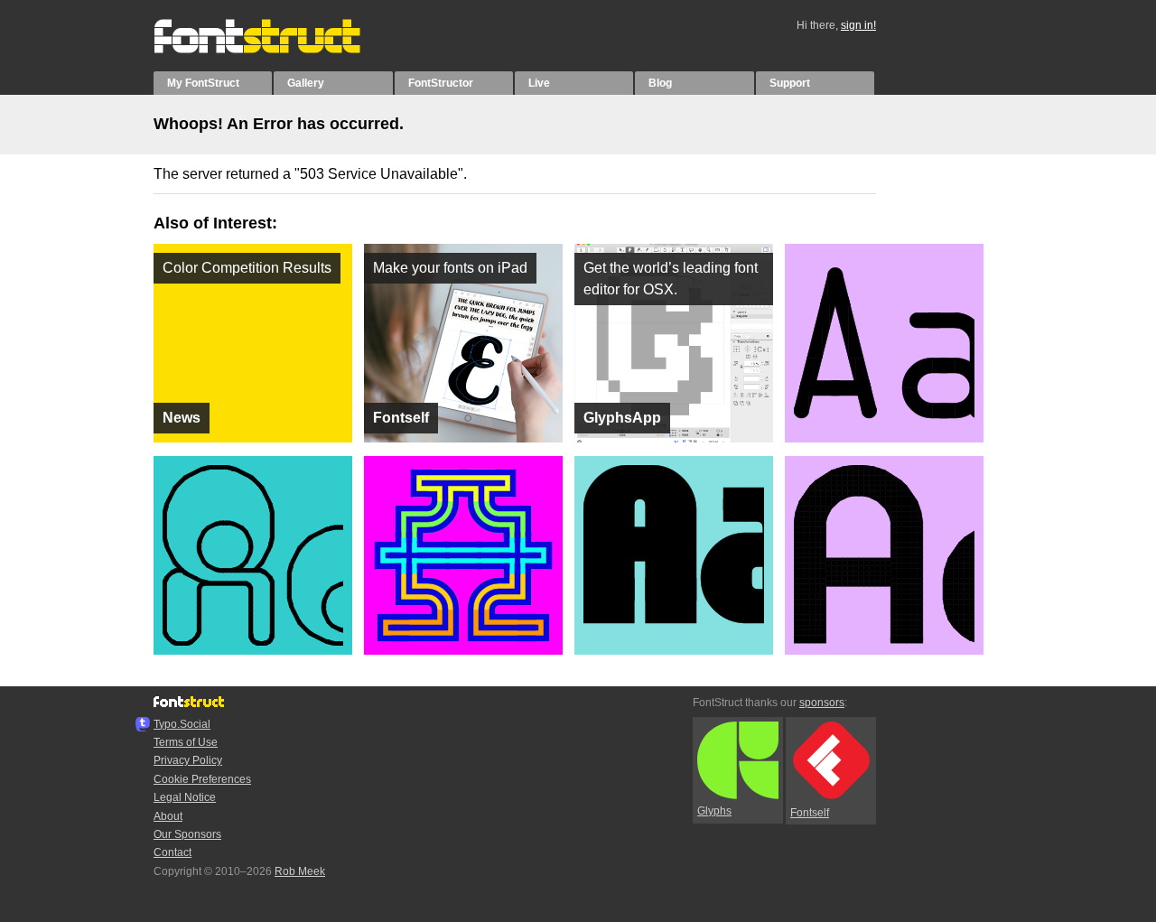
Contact (172, 852)
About (168, 816)
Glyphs (714, 811)
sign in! (858, 25)
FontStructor (440, 83)
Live (539, 83)
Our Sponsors (187, 834)
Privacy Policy (188, 760)
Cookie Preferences (202, 779)
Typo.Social (182, 724)
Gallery (305, 83)
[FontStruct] (276, 49)
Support (789, 83)
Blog (660, 83)
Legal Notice (185, 797)
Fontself (809, 812)
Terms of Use (186, 742)
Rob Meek (300, 871)
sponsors (821, 702)
